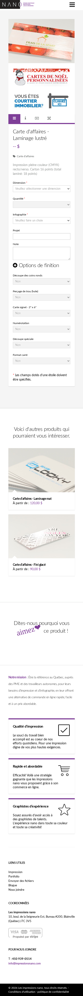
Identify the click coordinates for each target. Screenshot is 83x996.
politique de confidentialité (53, 991)
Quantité (19, 198)
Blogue (12, 885)
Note (16, 244)
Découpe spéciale (23, 339)
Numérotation (21, 323)
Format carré (20, 355)
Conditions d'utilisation (21, 991)
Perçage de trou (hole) (25, 291)
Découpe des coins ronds (27, 275)
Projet (16, 230)
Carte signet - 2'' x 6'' (24, 307)
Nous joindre (16, 889)
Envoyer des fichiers (21, 881)
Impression (15, 872)
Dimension (20, 182)
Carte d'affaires (25, 156)
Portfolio (13, 876)
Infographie (20, 214)
